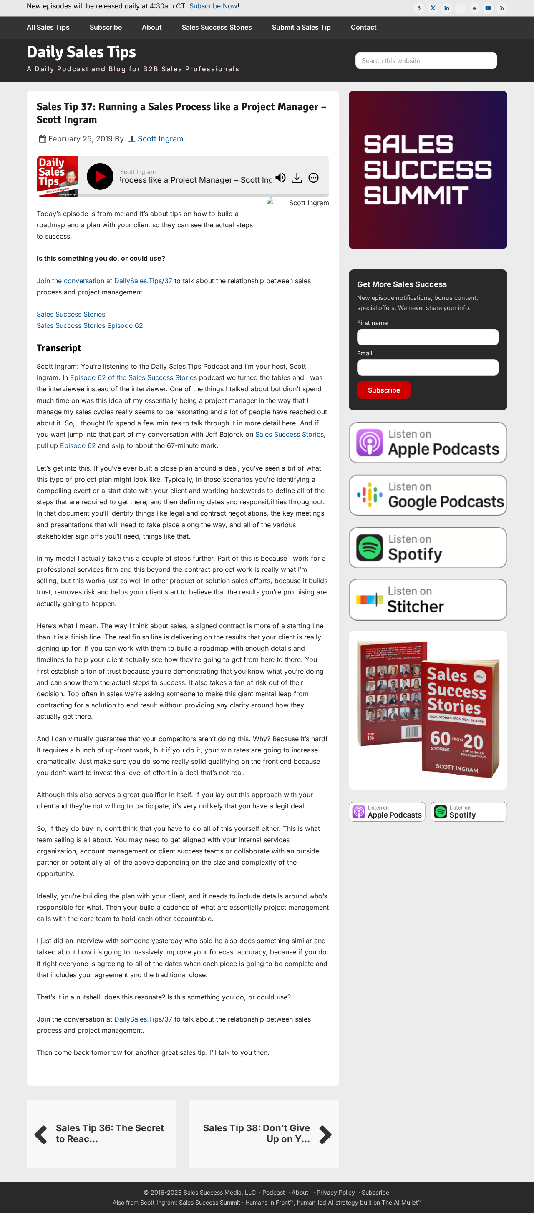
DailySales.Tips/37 (143, 1019)
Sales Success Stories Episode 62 (90, 325)
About (300, 1192)
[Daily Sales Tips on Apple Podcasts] (428, 442)
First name (372, 322)
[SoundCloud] (474, 8)
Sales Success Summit (209, 1202)
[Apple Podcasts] (419, 8)
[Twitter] (433, 8)
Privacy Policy (336, 1192)
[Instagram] (460, 8)
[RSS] (501, 8)
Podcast (273, 1192)
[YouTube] (488, 8)
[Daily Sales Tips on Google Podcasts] (428, 494)
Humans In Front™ (269, 1202)
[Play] (102, 176)
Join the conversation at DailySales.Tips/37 (104, 281)
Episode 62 (78, 445)
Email (365, 353)
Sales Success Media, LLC (220, 1192)
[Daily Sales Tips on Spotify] (428, 547)
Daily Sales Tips (81, 52)
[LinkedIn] (446, 8)
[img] (313, 178)
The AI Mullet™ (402, 1202)
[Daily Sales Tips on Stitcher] (428, 600)
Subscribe (384, 390)
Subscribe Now (213, 6)
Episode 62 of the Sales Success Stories (133, 377)
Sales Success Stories (71, 314)
